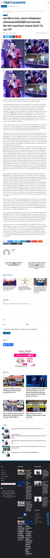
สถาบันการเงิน (4, 474)
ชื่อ (4, 319)
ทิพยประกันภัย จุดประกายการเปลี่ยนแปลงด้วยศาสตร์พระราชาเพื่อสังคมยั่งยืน (22, 6)
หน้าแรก (2, 470)
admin (6, 33)
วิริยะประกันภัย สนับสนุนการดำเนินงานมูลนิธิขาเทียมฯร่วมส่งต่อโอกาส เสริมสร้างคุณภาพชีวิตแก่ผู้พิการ (13, 415)
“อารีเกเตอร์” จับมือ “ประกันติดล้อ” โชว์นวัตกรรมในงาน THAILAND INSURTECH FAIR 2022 (45, 501)
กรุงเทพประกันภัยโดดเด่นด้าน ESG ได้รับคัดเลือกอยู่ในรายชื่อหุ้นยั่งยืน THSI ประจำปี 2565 (24, 288)
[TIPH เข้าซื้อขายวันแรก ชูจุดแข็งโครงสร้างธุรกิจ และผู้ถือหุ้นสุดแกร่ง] (6, 454)
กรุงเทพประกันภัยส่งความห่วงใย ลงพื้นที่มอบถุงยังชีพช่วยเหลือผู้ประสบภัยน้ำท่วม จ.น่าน (12, 390)
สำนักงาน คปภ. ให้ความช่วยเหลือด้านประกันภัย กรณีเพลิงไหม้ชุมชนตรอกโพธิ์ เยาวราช (9, 288)
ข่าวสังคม (3, 478)
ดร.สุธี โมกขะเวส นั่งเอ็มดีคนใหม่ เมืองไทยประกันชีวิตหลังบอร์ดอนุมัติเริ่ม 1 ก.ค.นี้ (27, 428)
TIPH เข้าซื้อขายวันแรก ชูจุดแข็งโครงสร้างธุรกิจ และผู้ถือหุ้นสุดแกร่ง (24, 452)
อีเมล (4, 324)
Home (5, 11)
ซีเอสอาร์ (2, 480)
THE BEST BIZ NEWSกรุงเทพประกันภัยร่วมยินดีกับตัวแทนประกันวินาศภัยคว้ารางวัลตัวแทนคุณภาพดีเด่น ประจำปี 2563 (29, 436)
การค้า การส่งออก (4, 476)
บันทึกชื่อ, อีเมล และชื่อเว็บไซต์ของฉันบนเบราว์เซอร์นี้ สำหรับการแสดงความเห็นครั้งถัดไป (20, 329)
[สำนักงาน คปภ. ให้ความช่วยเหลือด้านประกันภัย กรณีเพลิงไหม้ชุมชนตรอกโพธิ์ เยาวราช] (9, 282)
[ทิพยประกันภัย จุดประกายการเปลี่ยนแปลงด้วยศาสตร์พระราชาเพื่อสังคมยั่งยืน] (36, 406)
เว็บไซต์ (27, 324)
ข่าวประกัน (9, 11)
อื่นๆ (36, 524)
